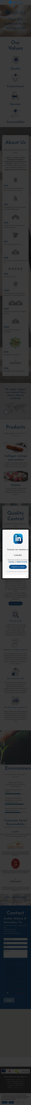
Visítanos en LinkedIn (18, 567)
